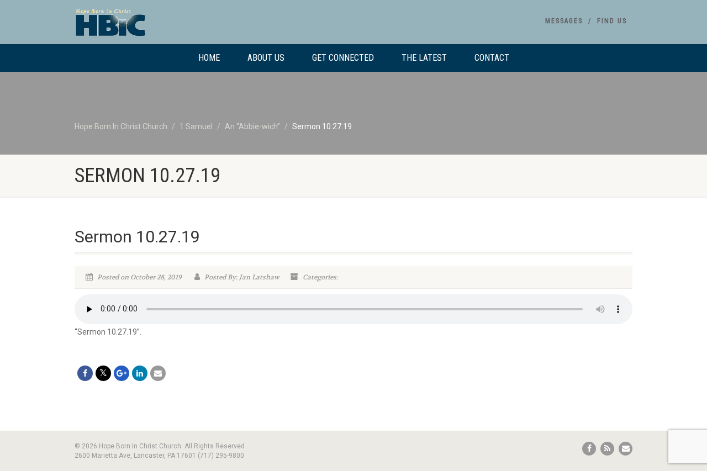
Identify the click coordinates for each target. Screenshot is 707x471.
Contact (491, 57)
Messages (564, 21)
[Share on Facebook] (85, 373)
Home (209, 57)
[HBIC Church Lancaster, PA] (162, 27)
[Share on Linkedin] (139, 373)
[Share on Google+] (121, 373)
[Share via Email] (158, 373)
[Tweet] (103, 373)
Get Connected (343, 57)
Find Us (612, 21)
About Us (265, 57)
